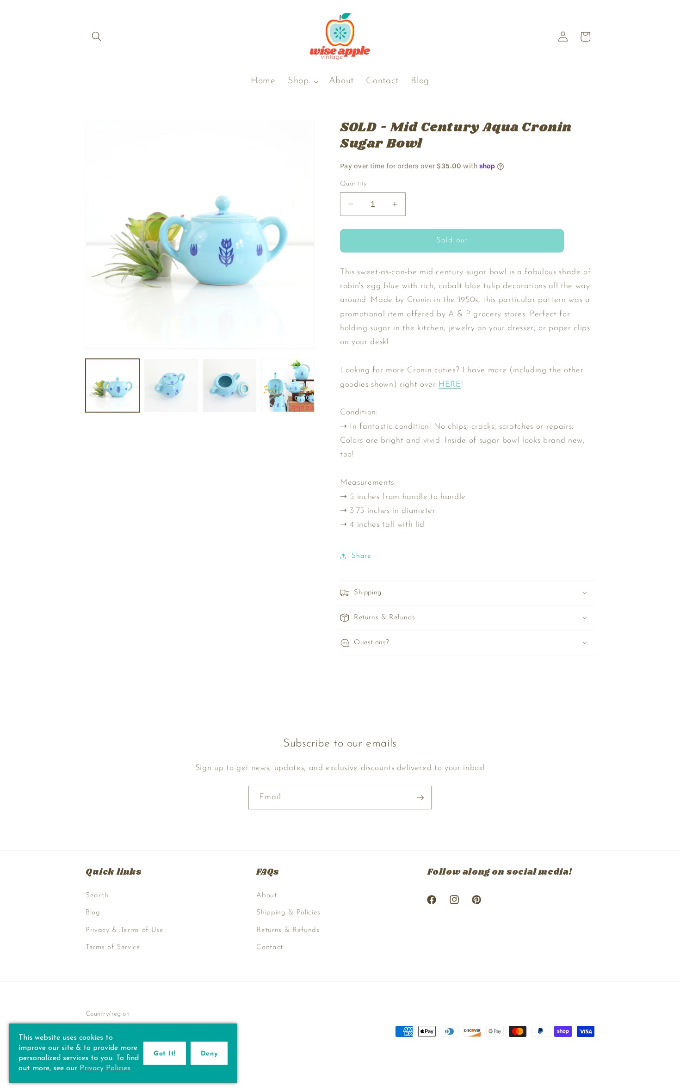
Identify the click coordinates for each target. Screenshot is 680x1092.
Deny (209, 1053)
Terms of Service (113, 947)
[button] (97, 36)
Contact (269, 947)
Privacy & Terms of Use (125, 930)
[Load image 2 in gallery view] (171, 386)
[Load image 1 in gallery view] (112, 386)
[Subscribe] (420, 798)
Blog (93, 912)
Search (97, 895)
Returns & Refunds (287, 930)
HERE (450, 385)
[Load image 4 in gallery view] (288, 386)
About (266, 895)
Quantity (353, 183)
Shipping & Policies (288, 912)
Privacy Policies (105, 1068)
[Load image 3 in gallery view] (229, 386)
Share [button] (361, 556)
